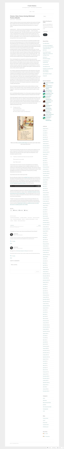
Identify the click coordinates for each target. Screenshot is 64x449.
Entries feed (45, 422)
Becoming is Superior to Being (22, 250)
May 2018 (44, 339)
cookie (47, 82)
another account (31, 203)
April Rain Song (38, 226)
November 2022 (45, 224)
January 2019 (45, 322)
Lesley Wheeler (48, 90)
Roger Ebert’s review (22, 203)
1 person (14, 241)
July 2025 (44, 156)
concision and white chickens (22, 142)
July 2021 (44, 258)
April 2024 (44, 188)
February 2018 (45, 346)
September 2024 (45, 177)
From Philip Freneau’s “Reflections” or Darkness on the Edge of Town (48, 54)
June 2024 (44, 184)
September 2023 (45, 203)
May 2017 (44, 365)
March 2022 (45, 241)
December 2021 (45, 248)
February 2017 (45, 371)
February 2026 (45, 141)
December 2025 (45, 145)
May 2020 (44, 288)
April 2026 (44, 137)
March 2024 (45, 190)
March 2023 (45, 216)
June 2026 (44, 132)
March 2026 (45, 139)
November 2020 (45, 275)
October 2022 (45, 226)
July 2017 (44, 361)
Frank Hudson (32, 6)
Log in (44, 420)
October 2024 (45, 175)
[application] (25, 186)
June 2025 (44, 158)
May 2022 (44, 237)
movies (23, 219)
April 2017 (44, 367)
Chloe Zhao (30, 217)
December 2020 (45, 273)
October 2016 (45, 380)
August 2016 (45, 384)
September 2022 (45, 228)
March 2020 (45, 292)
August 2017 (45, 359)
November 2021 (45, 250)
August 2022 (45, 231)
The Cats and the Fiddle (47, 406)
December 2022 (45, 222)
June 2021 (44, 260)
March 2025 (45, 164)
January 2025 (45, 169)
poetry (11, 220)
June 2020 (44, 286)
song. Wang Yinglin (21, 220)
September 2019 (45, 305)
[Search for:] (48, 16)
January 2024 (45, 194)
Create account (45, 418)
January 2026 (45, 143)
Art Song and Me (46, 64)
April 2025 (44, 162)
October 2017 (45, 354)
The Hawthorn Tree (46, 66)
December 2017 (45, 350)
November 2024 (45, 173)
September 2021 (45, 254)
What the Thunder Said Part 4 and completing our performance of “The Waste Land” (16, 226)
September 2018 (45, 331)
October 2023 (45, 201)
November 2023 (45, 199)
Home (30, 11)
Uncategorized (45, 408)
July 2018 (44, 335)
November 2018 (45, 327)
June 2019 (44, 312)
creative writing (36, 217)
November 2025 (45, 147)
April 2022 (44, 239)
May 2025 (44, 160)
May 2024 (44, 186)
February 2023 (45, 218)
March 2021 (45, 267)
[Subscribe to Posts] (43, 433)
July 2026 (44, 130)
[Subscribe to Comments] (43, 436)
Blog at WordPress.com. (14, 443)
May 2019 (44, 314)
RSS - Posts (46, 433)
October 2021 (45, 252)
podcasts (44, 404)
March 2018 (45, 344)
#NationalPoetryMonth (14, 217)
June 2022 (44, 235)
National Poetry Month (30, 219)
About (33, 11)
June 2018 (44, 337)
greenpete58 (48, 93)
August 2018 (45, 333)
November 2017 (45, 352)
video (44, 411)
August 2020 (45, 282)
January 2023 (45, 220)
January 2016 (45, 388)
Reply (11, 243)
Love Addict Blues (46, 43)
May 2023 (44, 211)
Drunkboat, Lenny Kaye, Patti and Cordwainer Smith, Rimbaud (48, 70)
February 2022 (45, 243)
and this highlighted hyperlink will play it (18, 183)
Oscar (37, 219)
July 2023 (44, 207)
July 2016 (44, 386)
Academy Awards (23, 217)
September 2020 (46, 280)
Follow (45, 34)
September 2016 (45, 382)
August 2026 (45, 128)
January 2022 (45, 245)
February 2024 (45, 192)
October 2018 (45, 329)
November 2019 (45, 301)
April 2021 (44, 265)
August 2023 (45, 205)
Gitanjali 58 (45, 75)
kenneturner (16, 233)
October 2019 (45, 303)
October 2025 (45, 149)
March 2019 (45, 318)
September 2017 (45, 356)
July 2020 (44, 284)
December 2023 (45, 196)
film (11, 219)
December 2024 (45, 171)
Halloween (45, 400)
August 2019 (45, 307)
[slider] (39, 186)
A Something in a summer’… (49, 102)
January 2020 (45, 297)
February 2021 (45, 269)
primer (15, 220)
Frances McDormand (17, 219)
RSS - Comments (47, 436)
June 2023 (44, 209)
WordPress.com (45, 426)
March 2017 (45, 369)
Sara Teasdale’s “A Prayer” (47, 73)
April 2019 (44, 316)
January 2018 (45, 348)
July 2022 (44, 233)
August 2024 (45, 179)
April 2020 (44, 290)
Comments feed (45, 424)
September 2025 (45, 152)
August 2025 (45, 154)
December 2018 (45, 324)
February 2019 (45, 320)
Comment (37, 271)
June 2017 (44, 363)
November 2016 (45, 378)
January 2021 (45, 271)
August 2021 (45, 256)
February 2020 (45, 295)
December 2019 (45, 299)
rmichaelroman (48, 85)
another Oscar (27, 177)
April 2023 (44, 213)
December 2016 (45, 376)
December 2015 (45, 391)
